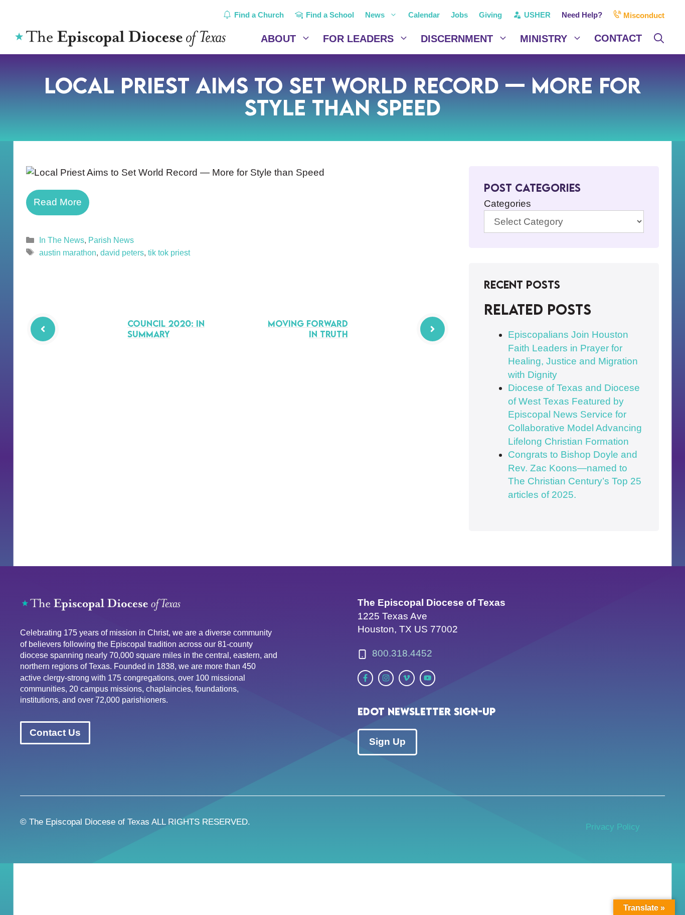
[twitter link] (365, 678)
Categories (507, 203)
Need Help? (582, 15)
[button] (659, 38)
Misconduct (642, 15)
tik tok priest (169, 252)
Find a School (329, 15)
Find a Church (258, 15)
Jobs (459, 15)
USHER (536, 15)
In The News (61, 239)
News (375, 15)
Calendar (424, 15)
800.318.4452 (402, 653)
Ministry (543, 38)
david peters (122, 252)
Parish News (111, 239)
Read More (58, 202)
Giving (490, 15)
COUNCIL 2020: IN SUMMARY (166, 328)
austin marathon (67, 252)
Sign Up (387, 741)
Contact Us (55, 732)
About (278, 38)
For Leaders (358, 38)
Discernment (457, 38)
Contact (618, 38)
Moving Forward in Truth (308, 328)
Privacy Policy (613, 827)
